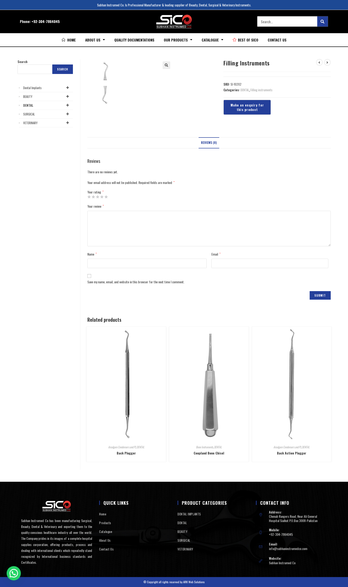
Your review (95, 206)
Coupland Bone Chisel (209, 452)
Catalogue (210, 39)
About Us (92, 39)
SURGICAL (29, 114)
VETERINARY (30, 122)
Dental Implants (32, 87)
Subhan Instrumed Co (282, 562)
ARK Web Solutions (194, 582)
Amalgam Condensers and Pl (122, 447)
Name (92, 254)
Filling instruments (261, 89)
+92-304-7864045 (45, 21)
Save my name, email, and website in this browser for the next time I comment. (135, 281)
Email (215, 254)
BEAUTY (27, 96)
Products (105, 522)
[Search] (322, 21)
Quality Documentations (134, 39)
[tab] (209, 143)
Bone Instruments (204, 447)
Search (22, 61)
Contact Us (277, 39)
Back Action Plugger (291, 452)
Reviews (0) (209, 142)
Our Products (176, 39)
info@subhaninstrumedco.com (288, 548)
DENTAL (245, 89)
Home (102, 514)
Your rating (95, 192)
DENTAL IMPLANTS (189, 514)
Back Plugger (126, 452)
